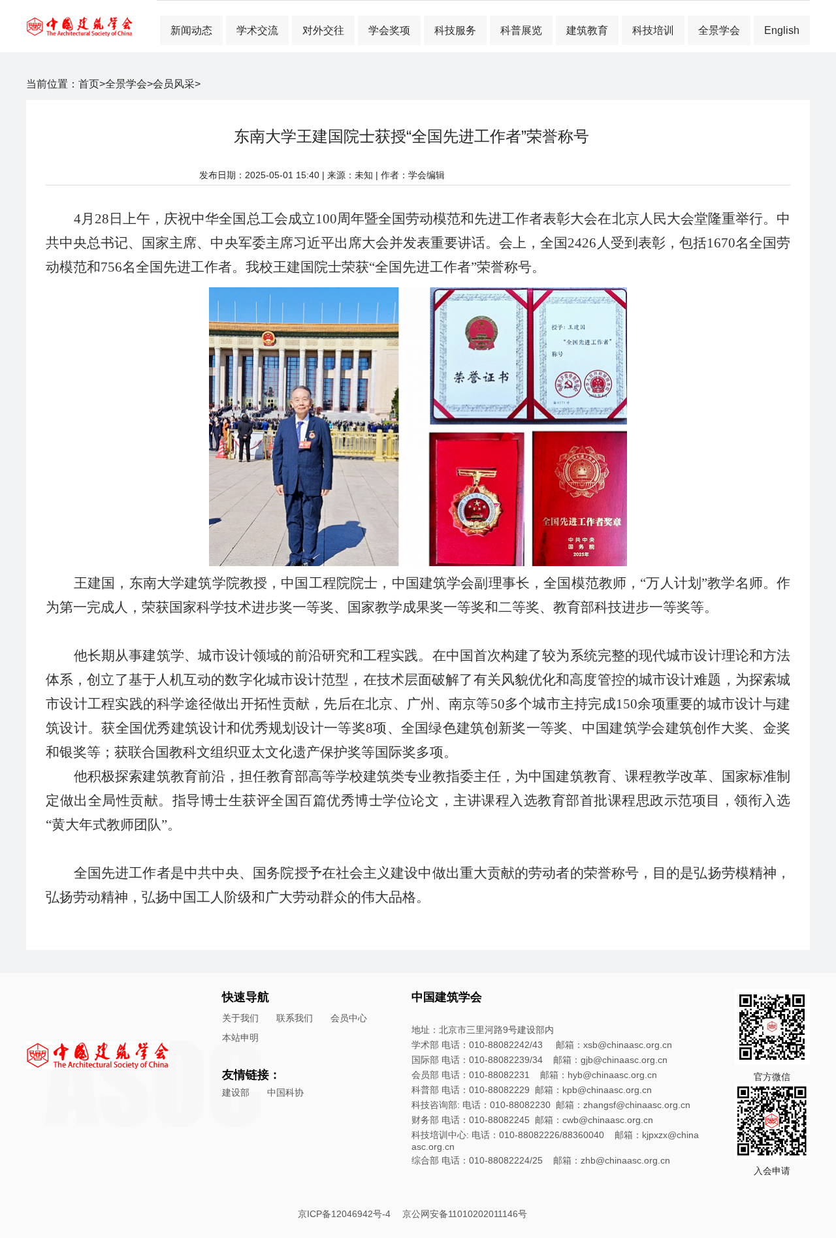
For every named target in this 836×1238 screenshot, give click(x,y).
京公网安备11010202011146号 (464, 1214)
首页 (88, 83)
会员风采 (174, 83)
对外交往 (323, 30)
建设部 (235, 1092)
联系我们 (294, 1018)
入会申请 (772, 1171)
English (781, 30)
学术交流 (257, 30)
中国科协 (285, 1092)
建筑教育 (587, 30)
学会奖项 (389, 30)
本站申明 (240, 1037)
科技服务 (455, 30)
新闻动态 (191, 30)
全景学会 (719, 30)
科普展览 (521, 30)
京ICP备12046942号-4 (344, 1214)
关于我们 (240, 1018)
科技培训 (653, 30)
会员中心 (348, 1018)
